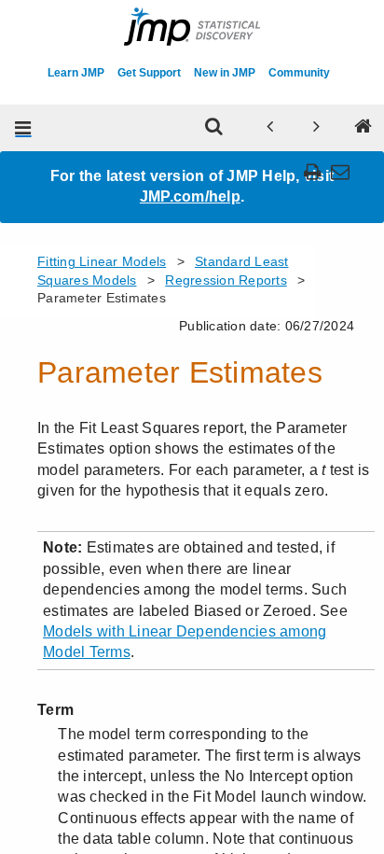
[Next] (317, 128)
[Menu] (23, 128)
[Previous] (270, 128)
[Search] (214, 128)
